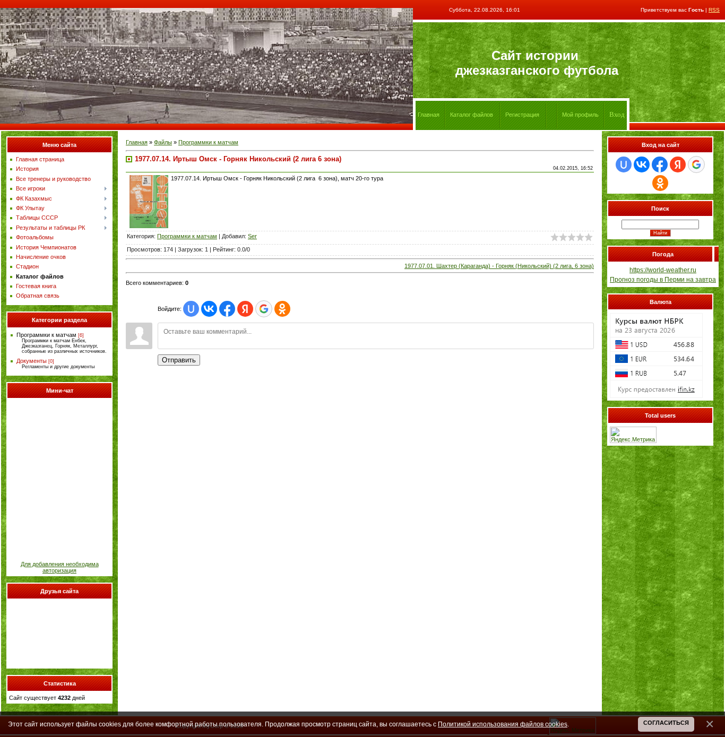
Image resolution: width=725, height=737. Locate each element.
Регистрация (522, 114)
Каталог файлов (471, 114)
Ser (252, 236)
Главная (137, 142)
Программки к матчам (46, 335)
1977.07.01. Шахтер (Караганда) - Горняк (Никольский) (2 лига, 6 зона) (499, 266)
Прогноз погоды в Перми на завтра (663, 279)
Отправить (179, 360)
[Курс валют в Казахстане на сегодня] (656, 396)
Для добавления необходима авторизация (60, 567)
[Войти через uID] (191, 309)
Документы (31, 361)
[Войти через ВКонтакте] (209, 309)
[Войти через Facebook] (227, 309)
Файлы (163, 142)
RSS (714, 10)
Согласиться (666, 722)
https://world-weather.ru (662, 270)
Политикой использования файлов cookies (502, 724)
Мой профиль (580, 114)
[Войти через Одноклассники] (282, 309)
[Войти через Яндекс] (245, 309)
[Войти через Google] (263, 308)
